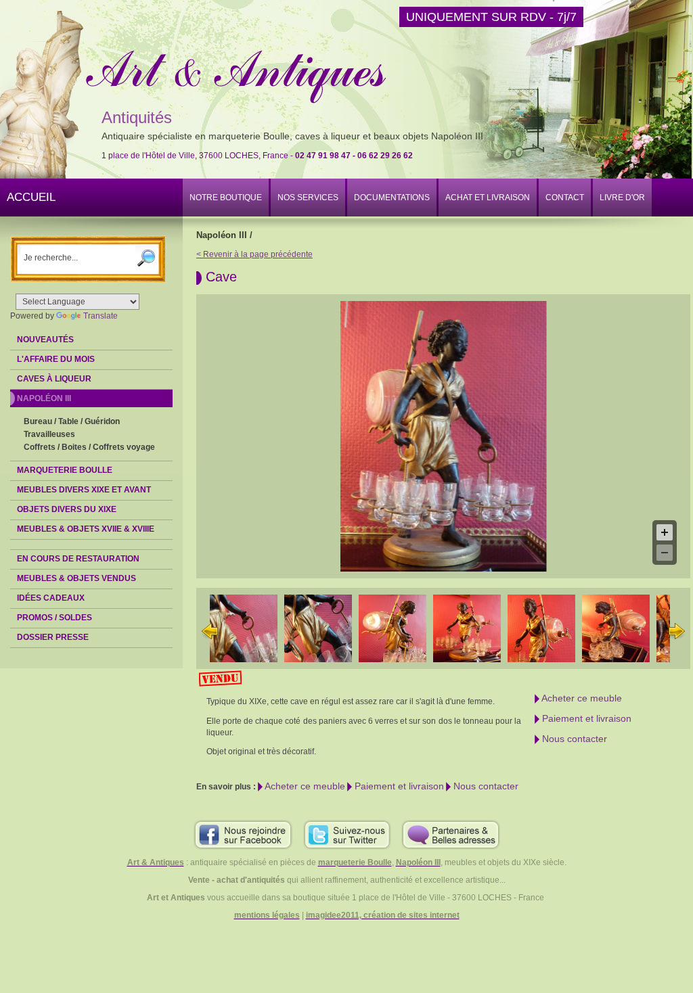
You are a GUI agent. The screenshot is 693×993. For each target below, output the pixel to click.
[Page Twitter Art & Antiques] (347, 834)
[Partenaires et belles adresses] (450, 834)
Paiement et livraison (585, 718)
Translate (100, 316)
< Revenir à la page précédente (254, 254)
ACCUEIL (31, 197)
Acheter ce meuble (580, 698)
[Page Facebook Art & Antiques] (243, 834)
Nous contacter (573, 738)
